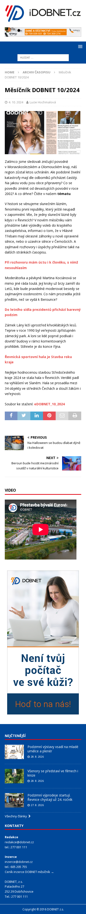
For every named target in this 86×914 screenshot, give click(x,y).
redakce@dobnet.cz (19, 842)
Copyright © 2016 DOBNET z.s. (43, 909)
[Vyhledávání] (43, 57)
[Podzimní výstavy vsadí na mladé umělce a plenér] (14, 752)
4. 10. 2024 (16, 102)
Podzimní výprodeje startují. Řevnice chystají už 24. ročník (49, 797)
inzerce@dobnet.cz (19, 862)
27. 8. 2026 (37, 805)
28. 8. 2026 (37, 756)
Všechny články (16, 816)
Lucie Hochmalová (43, 102)
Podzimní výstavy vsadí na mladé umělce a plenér (52, 748)
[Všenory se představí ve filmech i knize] (14, 776)
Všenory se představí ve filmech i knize (52, 773)
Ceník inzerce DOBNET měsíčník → (29, 872)
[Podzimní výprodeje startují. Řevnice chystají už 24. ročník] (14, 800)
